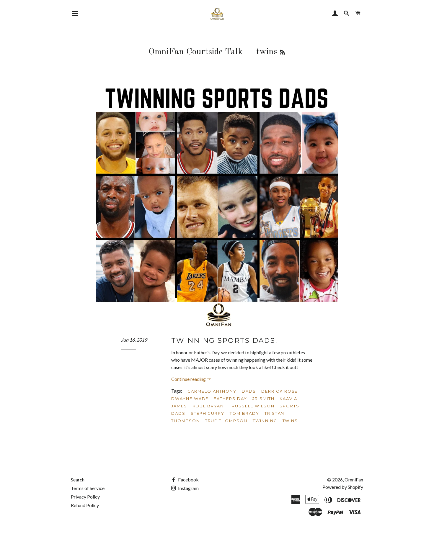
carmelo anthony (211, 391)
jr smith (263, 398)
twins (290, 420)
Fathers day (230, 398)
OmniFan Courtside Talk (196, 51)
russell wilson (253, 406)
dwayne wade (189, 398)
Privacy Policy (85, 496)
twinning (265, 420)
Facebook (188, 479)
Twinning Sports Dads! (224, 340)
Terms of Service (88, 488)
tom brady (244, 413)
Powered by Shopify (342, 487)
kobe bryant (209, 406)
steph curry (207, 413)
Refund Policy (85, 505)
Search (77, 479)
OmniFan (354, 479)
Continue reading (189, 379)
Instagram (188, 488)
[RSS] (282, 52)
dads (249, 391)
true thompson (226, 420)
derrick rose (279, 391)
